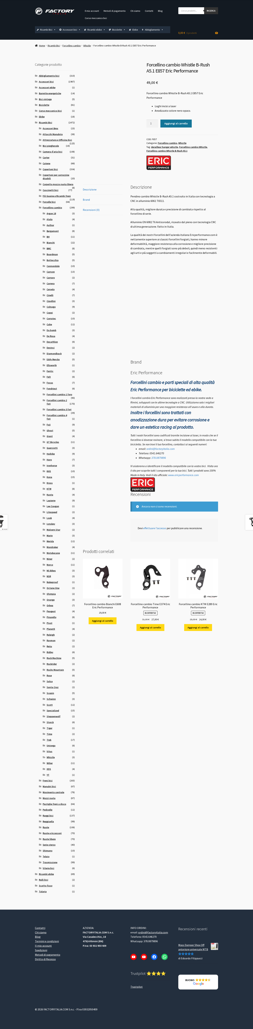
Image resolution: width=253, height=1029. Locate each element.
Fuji (49, 424)
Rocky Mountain (55, 669)
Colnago (51, 306)
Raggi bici (48, 815)
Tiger (49, 728)
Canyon (51, 271)
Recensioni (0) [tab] (91, 210)
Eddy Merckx (53, 359)
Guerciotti (52, 447)
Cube (49, 324)
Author (50, 225)
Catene (46, 163)
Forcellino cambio (71, 45)
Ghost (50, 430)
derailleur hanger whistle (164, 147)
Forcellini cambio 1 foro (59, 394)
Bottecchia (53, 260)
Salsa (50, 681)
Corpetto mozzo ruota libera (58, 184)
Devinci (51, 347)
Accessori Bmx (50, 128)
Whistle (87, 45)
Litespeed (52, 512)
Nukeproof (52, 582)
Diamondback (54, 353)
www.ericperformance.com (183, 475)
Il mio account (92, 10)
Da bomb (51, 330)
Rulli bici (43, 879)
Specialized (53, 710)
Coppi (50, 312)
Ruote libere (49, 839)
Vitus (49, 751)
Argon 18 (51, 213)
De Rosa (51, 336)
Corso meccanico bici (96, 18)
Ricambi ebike (94, 29)
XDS (49, 769)
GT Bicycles (53, 442)
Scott (50, 704)
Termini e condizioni (47, 941)
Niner (49, 558)
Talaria (43, 891)
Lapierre (51, 500)
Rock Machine (54, 658)
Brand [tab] (86, 199)
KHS (49, 471)
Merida (50, 541)
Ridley (50, 652)
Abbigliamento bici (49, 75)
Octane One (53, 588)
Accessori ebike (47, 87)
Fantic (50, 371)
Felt (49, 376)
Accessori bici (70, 29)
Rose (49, 675)
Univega (51, 745)
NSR (49, 576)
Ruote (46, 827)
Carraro (51, 277)
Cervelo (51, 289)
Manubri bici (49, 786)
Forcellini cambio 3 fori (59, 409)
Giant (50, 436)
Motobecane (53, 553)
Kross (50, 482)
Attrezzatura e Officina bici (57, 139)
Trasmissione (50, 862)
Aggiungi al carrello (176, 123)
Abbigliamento (152, 29)
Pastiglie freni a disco (54, 804)
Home (42, 45)
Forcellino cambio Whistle (193, 147)
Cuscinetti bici (50, 190)
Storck (50, 722)
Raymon (51, 640)
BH (48, 236)
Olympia (51, 593)
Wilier (50, 763)
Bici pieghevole (51, 145)
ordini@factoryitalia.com (160, 448)
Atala (49, 219)
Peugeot (51, 611)
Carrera (51, 283)
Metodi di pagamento (115, 10)
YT (48, 774)
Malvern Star (53, 529)
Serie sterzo (49, 844)
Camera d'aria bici (52, 151)
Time (49, 734)
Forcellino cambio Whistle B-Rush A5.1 (166, 150)
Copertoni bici (50, 169)
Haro (49, 459)
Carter (46, 157)
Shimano (47, 850)
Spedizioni (41, 950)
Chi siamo (135, 10)
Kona (49, 477)
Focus (50, 382)
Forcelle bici (49, 201)
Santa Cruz (53, 687)
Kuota (50, 494)
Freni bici (47, 780)
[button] (198, 982)
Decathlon (52, 341)
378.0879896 (158, 457)
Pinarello (51, 617)
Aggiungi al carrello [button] (102, 620)
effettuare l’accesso (154, 528)
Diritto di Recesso (45, 959)
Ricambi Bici (46, 29)
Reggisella (48, 821)
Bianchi (51, 242)
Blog (160, 10)
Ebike (135, 29)
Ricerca (211, 10)
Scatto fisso (45, 885)
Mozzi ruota (49, 798)
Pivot (49, 623)
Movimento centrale (53, 792)
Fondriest (52, 388)
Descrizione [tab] (90, 189)
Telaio (46, 856)
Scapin (50, 693)
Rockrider (52, 663)
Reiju (49, 646)
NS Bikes (51, 570)
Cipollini (51, 301)
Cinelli (50, 295)
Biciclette (117, 29)
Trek (49, 739)
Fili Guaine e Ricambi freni (57, 196)
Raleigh (51, 634)
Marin (50, 535)
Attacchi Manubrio (53, 134)
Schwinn (51, 698)
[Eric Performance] (158, 163)
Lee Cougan (53, 506)
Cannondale (53, 266)
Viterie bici (48, 868)
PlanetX (51, 628)
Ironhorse (52, 465)
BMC (49, 248)
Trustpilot (136, 986)
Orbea (50, 605)
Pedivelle (47, 809)
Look (49, 518)
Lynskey (51, 523)
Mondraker (52, 547)
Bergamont (53, 231)
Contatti (149, 10)
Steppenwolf (53, 716)
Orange (51, 599)
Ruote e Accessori (52, 833)
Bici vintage (45, 99)
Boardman (52, 254)
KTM (49, 488)
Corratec (51, 318)
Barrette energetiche (50, 93)
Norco (50, 564)
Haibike (51, 453)
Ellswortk (52, 365)
